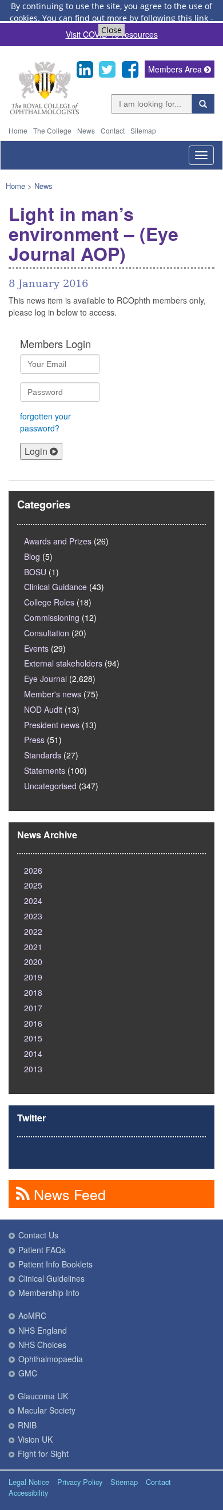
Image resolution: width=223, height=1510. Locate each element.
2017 (33, 1008)
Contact (113, 130)
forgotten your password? (45, 422)
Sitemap (143, 130)
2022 (33, 931)
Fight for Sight (43, 1453)
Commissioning (51, 617)
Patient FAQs (42, 1249)
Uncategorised (50, 786)
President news (51, 724)
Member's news (52, 694)
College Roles (49, 602)
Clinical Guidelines (51, 1278)
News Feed (68, 1194)
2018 (33, 992)
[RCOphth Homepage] (44, 112)
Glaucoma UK (43, 1396)
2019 (33, 977)
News (86, 130)
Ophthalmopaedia (50, 1358)
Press (34, 739)
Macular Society (46, 1410)
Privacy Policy (79, 1481)
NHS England (42, 1330)
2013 (33, 1069)
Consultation (46, 633)
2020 (33, 961)
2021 (33, 946)
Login (37, 451)
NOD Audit (43, 709)
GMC (27, 1373)
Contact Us (38, 1235)
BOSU (35, 572)
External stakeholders (63, 663)
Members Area (176, 69)
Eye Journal (45, 678)
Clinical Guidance (55, 586)
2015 (33, 1038)
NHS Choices (42, 1344)
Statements (44, 770)
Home (18, 130)
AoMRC (32, 1315)
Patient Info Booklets (55, 1264)
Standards (42, 755)
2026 (33, 870)
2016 (33, 1023)
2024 (33, 900)
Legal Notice (29, 1481)
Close (111, 30)
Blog (32, 556)
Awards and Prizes (57, 541)
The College (52, 130)
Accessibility (28, 1492)
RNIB (27, 1425)
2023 (33, 916)
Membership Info (48, 1292)
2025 (33, 885)
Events (36, 648)
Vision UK (35, 1439)
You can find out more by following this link (125, 18)
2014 (33, 1053)
